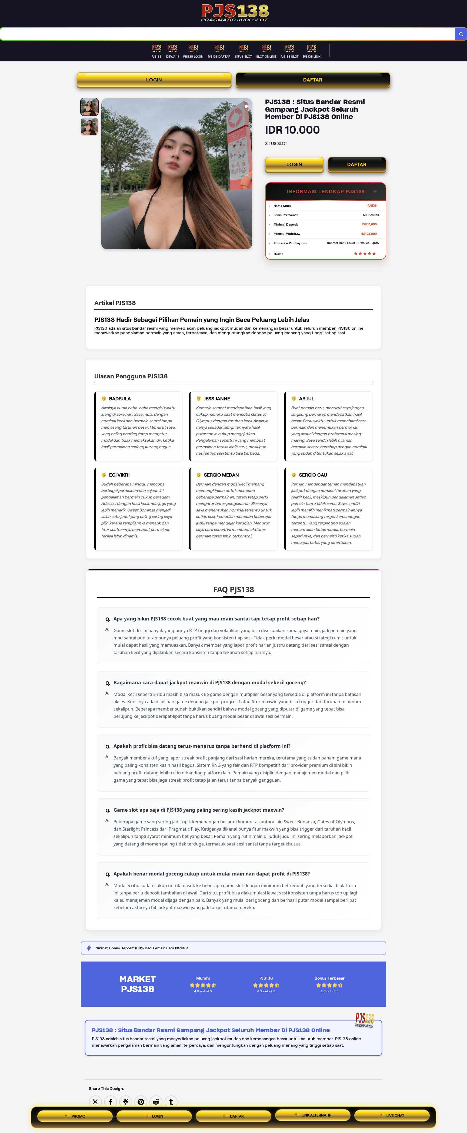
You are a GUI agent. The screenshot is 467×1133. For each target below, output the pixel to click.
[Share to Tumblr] (171, 1101)
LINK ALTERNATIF (316, 1116)
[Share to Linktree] (125, 1101)
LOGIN (154, 79)
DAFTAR (313, 79)
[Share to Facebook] (110, 1101)
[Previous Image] (105, 174)
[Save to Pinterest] (140, 1101)
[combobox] (227, 34)
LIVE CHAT (395, 1117)
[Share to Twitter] (95, 1101)
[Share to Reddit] (155, 1101)
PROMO (78, 1115)
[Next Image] (247, 174)
